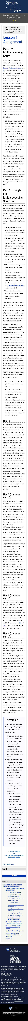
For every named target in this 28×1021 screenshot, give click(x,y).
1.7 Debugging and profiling (14, 913)
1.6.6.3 (5, 625)
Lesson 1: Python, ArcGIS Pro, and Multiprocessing (15, 889)
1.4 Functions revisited (13, 902)
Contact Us (3, 1002)
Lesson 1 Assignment (14, 919)
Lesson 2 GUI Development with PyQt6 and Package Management (14, 856)
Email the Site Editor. (11, 1002)
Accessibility (12, 1013)
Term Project (9, 938)
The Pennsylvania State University (11, 1012)
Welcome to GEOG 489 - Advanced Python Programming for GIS (12, 885)
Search (14, 876)
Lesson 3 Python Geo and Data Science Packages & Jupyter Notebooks (13, 927)
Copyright (13, 1015)
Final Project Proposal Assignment (14, 931)
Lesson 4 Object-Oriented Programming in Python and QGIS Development (14, 935)
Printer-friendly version (8, 864)
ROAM (7, 985)
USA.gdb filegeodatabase (16, 285)
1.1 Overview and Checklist (14, 892)
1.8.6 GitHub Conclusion (14, 851)
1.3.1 (19, 623)
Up (14, 853)
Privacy (21, 1012)
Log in (14, 20)
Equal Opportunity (20, 1013)
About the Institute (19, 1001)
